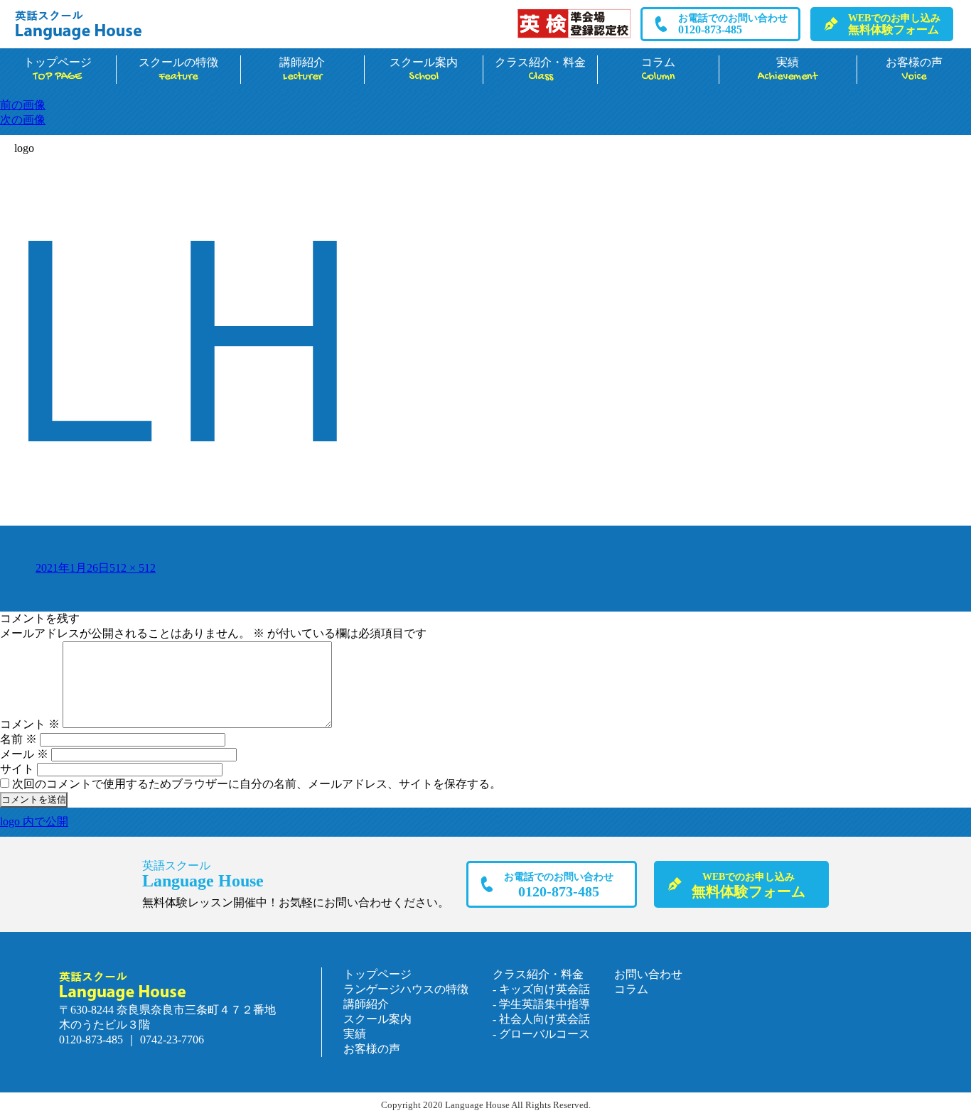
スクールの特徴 (178, 70)
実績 (787, 70)
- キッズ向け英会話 (541, 989)
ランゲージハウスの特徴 (405, 989)
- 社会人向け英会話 (541, 1019)
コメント (30, 724)
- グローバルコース (541, 1034)
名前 (18, 739)
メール (24, 754)
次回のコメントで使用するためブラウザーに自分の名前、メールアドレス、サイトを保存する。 (256, 784)
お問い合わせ (648, 974)
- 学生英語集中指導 (541, 1004)
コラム (658, 70)
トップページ (57, 70)
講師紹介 (302, 70)
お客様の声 (371, 1049)
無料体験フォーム (894, 24)
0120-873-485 (733, 24)
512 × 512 (132, 568)
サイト (17, 769)
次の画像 (22, 120)
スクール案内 (424, 70)
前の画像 (22, 105)
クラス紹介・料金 (540, 70)
